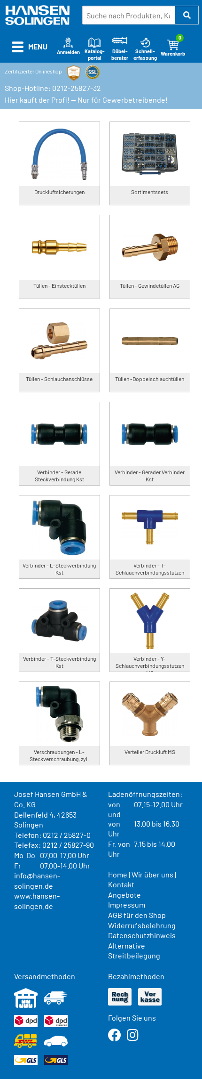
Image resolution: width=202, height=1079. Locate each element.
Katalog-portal (95, 54)
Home (117, 874)
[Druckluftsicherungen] (59, 154)
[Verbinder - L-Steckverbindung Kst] (59, 527)
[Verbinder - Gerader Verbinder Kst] (150, 434)
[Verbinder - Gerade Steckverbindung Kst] (59, 434)
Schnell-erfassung (145, 54)
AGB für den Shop (137, 914)
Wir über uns (152, 874)
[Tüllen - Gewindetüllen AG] (150, 247)
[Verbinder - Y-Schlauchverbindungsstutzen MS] (150, 621)
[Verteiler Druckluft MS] (150, 714)
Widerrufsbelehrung (142, 925)
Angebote (124, 894)
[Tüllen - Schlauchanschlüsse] (59, 341)
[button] (187, 15)
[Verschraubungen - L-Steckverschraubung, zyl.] (59, 714)
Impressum (126, 904)
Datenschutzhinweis (142, 935)
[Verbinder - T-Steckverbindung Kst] (59, 621)
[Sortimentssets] (150, 154)
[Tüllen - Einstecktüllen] (59, 247)
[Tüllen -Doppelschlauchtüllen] (150, 341)
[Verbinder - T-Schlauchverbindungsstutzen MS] (150, 527)
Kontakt (121, 884)
